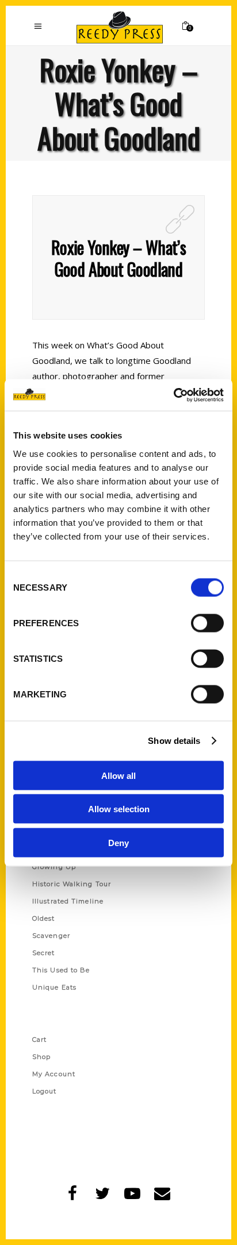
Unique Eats (54, 987)
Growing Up (54, 867)
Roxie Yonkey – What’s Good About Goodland (118, 258)
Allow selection (119, 809)
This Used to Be (61, 970)
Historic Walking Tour (71, 884)
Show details (174, 741)
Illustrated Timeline (68, 901)
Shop (41, 1057)
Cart (39, 1039)
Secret (43, 953)
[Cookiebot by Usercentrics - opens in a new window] (173, 394)
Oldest (43, 918)
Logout (44, 1091)
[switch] (207, 623)
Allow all (118, 775)
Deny (118, 842)
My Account (53, 1074)
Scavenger (51, 936)
